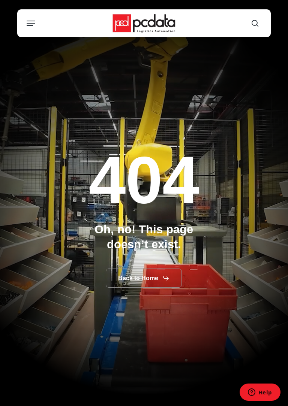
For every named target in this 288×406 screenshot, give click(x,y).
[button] (31, 23)
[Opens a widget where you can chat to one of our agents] (259, 393)
